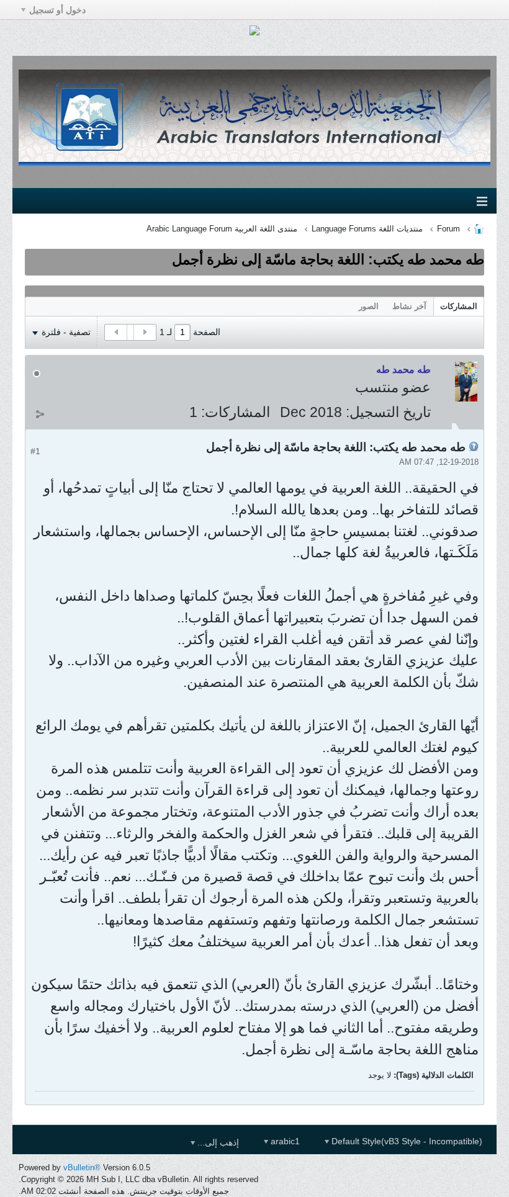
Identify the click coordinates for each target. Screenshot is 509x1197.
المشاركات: (235, 412)
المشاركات (458, 306)
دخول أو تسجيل (57, 10)
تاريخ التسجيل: (388, 412)
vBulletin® (82, 1167)
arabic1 (284, 1141)
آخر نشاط (409, 306)
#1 (35, 451)
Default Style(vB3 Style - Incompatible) (405, 1141)
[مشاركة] (39, 414)
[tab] (458, 306)
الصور (369, 306)
